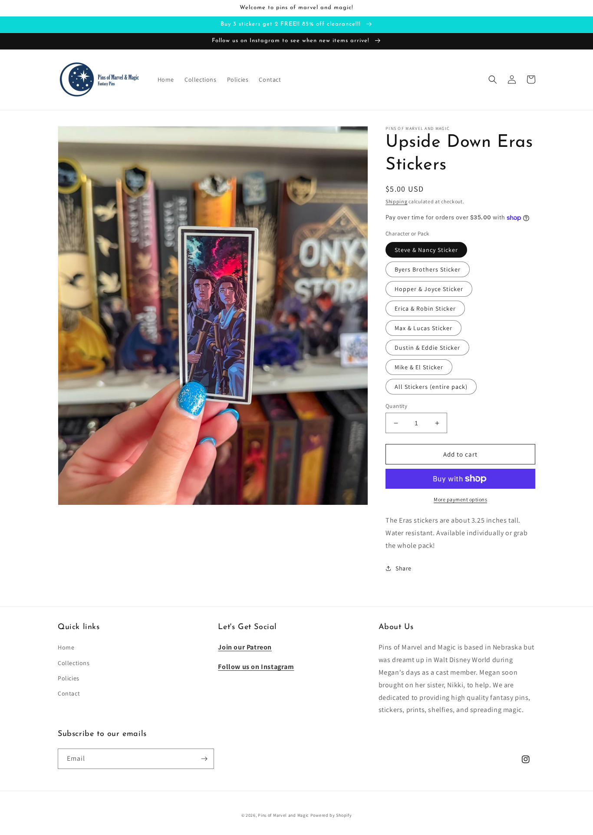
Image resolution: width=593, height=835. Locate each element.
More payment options (460, 499)
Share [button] (403, 568)
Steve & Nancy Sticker (426, 250)
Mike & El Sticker (419, 367)
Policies (68, 678)
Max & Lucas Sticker (423, 328)
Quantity (396, 406)
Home (66, 647)
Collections (74, 663)
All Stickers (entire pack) (431, 387)
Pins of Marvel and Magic (283, 815)
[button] (492, 79)
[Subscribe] (204, 759)
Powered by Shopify (331, 815)
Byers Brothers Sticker (428, 269)
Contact (69, 693)
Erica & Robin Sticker (425, 308)
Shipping (396, 201)
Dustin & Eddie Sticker (427, 347)
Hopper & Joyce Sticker (429, 289)
